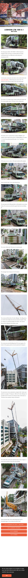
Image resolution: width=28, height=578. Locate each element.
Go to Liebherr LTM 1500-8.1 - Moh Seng (14, 524)
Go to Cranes (14, 534)
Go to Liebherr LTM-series (14, 528)
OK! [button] (7, 575)
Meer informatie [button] (10, 572)
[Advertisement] (14, 551)
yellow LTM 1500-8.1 (5, 79)
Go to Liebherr (14, 531)
